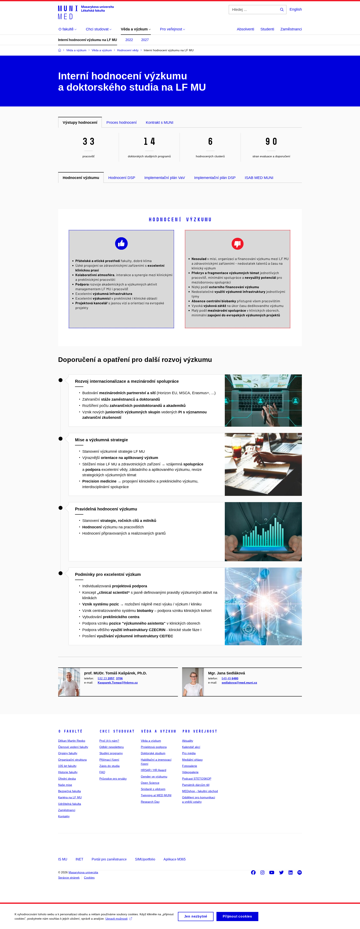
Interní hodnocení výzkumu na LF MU (87, 40)
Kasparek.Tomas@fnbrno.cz (118, 682)
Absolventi (245, 29)
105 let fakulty (67, 766)
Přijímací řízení (109, 759)
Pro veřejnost (199, 731)
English (296, 9)
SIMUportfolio (145, 859)
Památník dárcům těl (195, 784)
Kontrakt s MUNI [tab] (159, 122)
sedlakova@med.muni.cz (239, 682)
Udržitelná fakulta (69, 803)
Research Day (150, 801)
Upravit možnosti (116, 918)
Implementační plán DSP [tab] (215, 178)
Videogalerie (190, 772)
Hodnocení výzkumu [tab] (81, 178)
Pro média (189, 753)
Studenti (267, 29)
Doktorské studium (153, 753)
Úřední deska (67, 778)
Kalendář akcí (191, 747)
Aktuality (187, 740)
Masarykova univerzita (83, 872)
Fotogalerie (189, 766)
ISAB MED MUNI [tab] (259, 178)
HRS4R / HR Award (153, 770)
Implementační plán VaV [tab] (164, 178)
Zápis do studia (109, 766)
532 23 (106, 678)
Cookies (89, 877)
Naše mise (65, 784)
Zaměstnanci (291, 29)
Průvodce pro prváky (113, 778)
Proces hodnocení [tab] (121, 122)
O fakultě (70, 731)
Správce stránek (69, 877)
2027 (145, 40)
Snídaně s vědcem (153, 789)
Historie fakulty (68, 772)
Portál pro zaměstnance (109, 859)
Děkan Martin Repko (71, 740)
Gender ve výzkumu (154, 776)
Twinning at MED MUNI (156, 795)
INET (79, 859)
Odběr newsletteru (111, 747)
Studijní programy (111, 753)
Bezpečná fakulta (69, 791)
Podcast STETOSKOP (196, 778)
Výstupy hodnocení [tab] (80, 122)
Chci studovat (117, 731)
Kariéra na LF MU (70, 797)
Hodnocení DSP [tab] (121, 178)
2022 (129, 40)
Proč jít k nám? (109, 740)
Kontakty (64, 816)
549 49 (230, 678)
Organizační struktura (72, 759)
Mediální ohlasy (192, 759)
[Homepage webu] (86, 12)
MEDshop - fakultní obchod (200, 791)
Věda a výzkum (158, 731)
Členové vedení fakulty (73, 747)
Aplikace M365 (175, 859)
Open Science (150, 782)
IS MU (62, 859)
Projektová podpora (154, 747)
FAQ (102, 772)
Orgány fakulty (67, 753)
